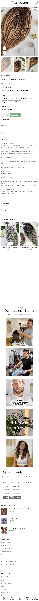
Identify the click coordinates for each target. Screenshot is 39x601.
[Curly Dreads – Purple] (4, 521)
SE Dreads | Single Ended (8, 564)
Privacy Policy (5, 577)
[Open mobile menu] (2, 3)
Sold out (8, 75)
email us (33, 185)
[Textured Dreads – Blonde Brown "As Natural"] (4, 511)
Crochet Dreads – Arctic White (10, 247)
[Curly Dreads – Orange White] (4, 530)
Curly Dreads (5, 545)
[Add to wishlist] (11, 243)
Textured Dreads (6, 551)
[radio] (8, 90)
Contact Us (4, 592)
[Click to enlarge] (4, 53)
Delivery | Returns (6, 583)
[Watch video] (4, 48)
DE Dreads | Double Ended (8, 561)
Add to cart (15, 115)
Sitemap (3, 596)
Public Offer (4, 580)
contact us (23, 157)
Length (4, 106)
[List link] (20, 483)
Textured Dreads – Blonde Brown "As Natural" (22, 509)
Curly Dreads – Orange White (17, 528)
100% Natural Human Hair (8, 548)
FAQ (2, 586)
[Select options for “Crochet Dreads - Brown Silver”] (27, 243)
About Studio (5, 589)
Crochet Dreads (5, 542)
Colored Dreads (5, 555)
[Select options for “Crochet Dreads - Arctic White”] (8, 243)
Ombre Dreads (5, 558)
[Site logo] (19, 2)
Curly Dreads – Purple (15, 518)
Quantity (4, 95)
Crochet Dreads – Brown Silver (29, 247)
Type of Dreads (6, 87)
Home (3, 75)
